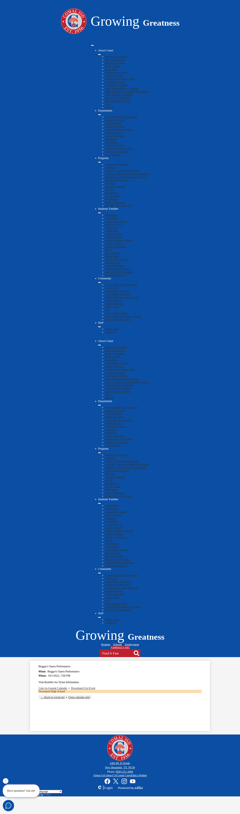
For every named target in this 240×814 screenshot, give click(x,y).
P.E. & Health (112, 196)
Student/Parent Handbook (119, 272)
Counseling (111, 230)
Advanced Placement (117, 164)
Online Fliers (112, 306)
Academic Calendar (116, 221)
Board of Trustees (115, 63)
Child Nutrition (113, 123)
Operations (111, 139)
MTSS (108, 249)
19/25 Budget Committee (119, 94)
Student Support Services (119, 148)
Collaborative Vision (116, 72)
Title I (108, 104)
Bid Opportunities (115, 59)
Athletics (110, 167)
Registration (111, 215)
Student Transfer (114, 265)
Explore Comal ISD (116, 56)
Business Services (115, 120)
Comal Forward (114, 75)
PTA (107, 310)
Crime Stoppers (113, 237)
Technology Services (116, 151)
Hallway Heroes (114, 303)
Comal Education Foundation (121, 284)
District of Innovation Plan (119, 78)
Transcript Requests (116, 275)
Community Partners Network (121, 297)
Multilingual (112, 192)
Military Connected (116, 246)
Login (108, 788)
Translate (56, 794)
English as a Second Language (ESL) (126, 177)
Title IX (109, 107)
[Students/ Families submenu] (99, 212)
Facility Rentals (113, 300)
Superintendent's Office (118, 101)
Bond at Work (113, 66)
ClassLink (110, 227)
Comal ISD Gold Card (117, 291)
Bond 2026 (111, 69)
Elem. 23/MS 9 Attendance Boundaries (126, 91)
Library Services (114, 243)
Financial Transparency (118, 97)
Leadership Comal (115, 82)
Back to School (113, 224)
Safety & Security (115, 145)
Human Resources (115, 135)
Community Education (117, 294)
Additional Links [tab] (120, 647)
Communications (114, 126)
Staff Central (112, 328)
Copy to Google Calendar (52, 688)
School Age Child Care (118, 205)
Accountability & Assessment (121, 116)
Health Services (113, 132)
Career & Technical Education (122, 170)
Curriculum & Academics (119, 129)
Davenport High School (51, 691)
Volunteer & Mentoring (118, 319)
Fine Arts (110, 183)
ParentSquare (112, 253)
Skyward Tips (113, 262)
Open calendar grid (79, 697)
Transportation (113, 154)
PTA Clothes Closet (116, 313)
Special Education (115, 202)
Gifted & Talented (115, 186)
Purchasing (111, 142)
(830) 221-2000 (124, 771)
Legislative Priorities (116, 85)
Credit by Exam (114, 234)
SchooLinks (111, 256)
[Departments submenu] (99, 114)
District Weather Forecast (119, 240)
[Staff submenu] (99, 326)
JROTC (109, 189)
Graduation (111, 218)
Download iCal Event (83, 688)
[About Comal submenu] (99, 54)
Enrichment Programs (117, 180)
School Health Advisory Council (123, 316)
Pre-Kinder (111, 199)
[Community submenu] (99, 282)
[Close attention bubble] (5, 782)
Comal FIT (111, 287)
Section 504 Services (116, 259)
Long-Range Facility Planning (122, 88)
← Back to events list (52, 697)
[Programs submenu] (99, 162)
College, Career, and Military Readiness (127, 173)
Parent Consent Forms (117, 268)
